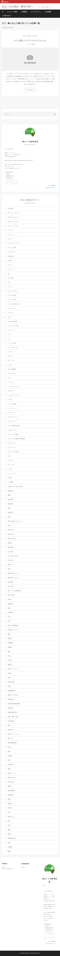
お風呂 (10, 260)
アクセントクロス (13, 226)
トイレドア (11, 382)
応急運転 (10, 612)
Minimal (26, 953)
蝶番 (9, 769)
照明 (9, 725)
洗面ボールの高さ (13, 695)
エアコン (10, 239)
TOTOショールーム (13, 221)
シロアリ (10, 352)
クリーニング (12, 308)
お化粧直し (11, 256)
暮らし (10, 656)
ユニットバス (12, 447)
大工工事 (10, 551)
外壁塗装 (10, 547)
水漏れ (10, 673)
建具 (9, 608)
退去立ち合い (12, 777)
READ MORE (30, 89)
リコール (10, 460)
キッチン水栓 (12, 299)
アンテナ (10, 230)
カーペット (11, 269)
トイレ (10, 378)
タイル (10, 365)
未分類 (10, 660)
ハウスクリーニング (14, 395)
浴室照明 (10, 708)
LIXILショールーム (13, 217)
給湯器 (10, 756)
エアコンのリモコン (14, 243)
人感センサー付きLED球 (15, 486)
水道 (9, 677)
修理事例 (24, 11)
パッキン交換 (12, 404)
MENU (6, 2)
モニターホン (12, 443)
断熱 (9, 651)
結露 (9, 751)
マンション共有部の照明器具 (16, 438)
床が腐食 (10, 582)
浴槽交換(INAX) (12, 712)
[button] (2, 2)
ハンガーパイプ (12, 408)
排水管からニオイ (13, 630)
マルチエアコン (12, 430)
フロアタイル (12, 421)
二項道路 (10, 482)
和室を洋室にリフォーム (15, 521)
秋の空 (10, 747)
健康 (9, 495)
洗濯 (9, 686)
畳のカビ (10, 738)
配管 (9, 799)
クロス (10, 317)
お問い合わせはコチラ (50, 187)
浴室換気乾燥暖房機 (14, 703)
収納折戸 (10, 512)
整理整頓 (10, 643)
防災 (9, 812)
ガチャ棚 (10, 278)
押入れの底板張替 (13, 625)
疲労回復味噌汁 (12, 743)
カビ (9, 282)
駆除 (9, 851)
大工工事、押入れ (13, 556)
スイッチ (10, 356)
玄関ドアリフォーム (14, 734)
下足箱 (10, 478)
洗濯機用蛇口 (12, 690)
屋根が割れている (13, 573)
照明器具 (10, 729)
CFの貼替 (10, 208)
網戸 (9, 760)
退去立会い (11, 782)
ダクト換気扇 (12, 369)
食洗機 (10, 847)
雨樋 (9, 829)
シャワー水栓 (12, 343)
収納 (9, 508)
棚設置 (10, 664)
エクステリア (12, 252)
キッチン (10, 286)
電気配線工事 (12, 838)
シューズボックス (13, 347)
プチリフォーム (36, 11)
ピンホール (11, 412)
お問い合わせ (7, 15)
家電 (9, 569)
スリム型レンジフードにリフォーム (30, 40)
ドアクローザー (12, 373)
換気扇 (33, 44)
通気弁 (10, 786)
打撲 (9, 621)
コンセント (11, 330)
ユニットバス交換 (13, 451)
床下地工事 (11, 595)
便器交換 (10, 491)
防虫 (9, 821)
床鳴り (10, 599)
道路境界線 (11, 790)
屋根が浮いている (13, 577)
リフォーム (11, 465)
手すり (10, 617)
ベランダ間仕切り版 (14, 425)
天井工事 (10, 560)
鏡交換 (10, 803)
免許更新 (10, 499)
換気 (9, 634)
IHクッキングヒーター (14, 213)
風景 (9, 842)
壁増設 (10, 543)
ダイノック (11, 360)
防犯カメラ (11, 816)
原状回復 (10, 504)
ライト (10, 456)
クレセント (11, 312)
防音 (9, 825)
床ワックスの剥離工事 (14, 590)
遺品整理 (10, 795)
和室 (9, 517)
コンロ (10, 334)
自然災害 (10, 764)
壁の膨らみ (11, 534)
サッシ (10, 339)
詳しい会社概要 (51, 185)
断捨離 (10, 647)
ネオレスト (11, 391)
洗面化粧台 (11, 699)
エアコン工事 (12, 247)
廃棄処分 (10, 604)
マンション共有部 (13, 434)
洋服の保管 (11, 682)
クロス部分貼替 (12, 321)
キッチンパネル (12, 291)
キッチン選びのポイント (15, 304)
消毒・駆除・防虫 (13, 716)
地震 (9, 525)
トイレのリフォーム (14, 386)
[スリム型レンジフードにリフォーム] (30, 59)
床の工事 (10, 586)
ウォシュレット (12, 234)
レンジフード (28, 44)
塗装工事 (10, 530)
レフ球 (10, 469)
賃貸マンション (12, 773)
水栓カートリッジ (13, 669)
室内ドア (10, 564)
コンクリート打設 (13, 326)
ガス (9, 273)
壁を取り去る (12, 538)
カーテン (10, 265)
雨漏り (10, 834)
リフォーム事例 (13, 11)
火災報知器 (11, 721)
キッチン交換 (12, 295)
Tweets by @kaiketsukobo (7, 868)
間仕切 (10, 808)
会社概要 (48, 11)
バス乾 (10, 399)
